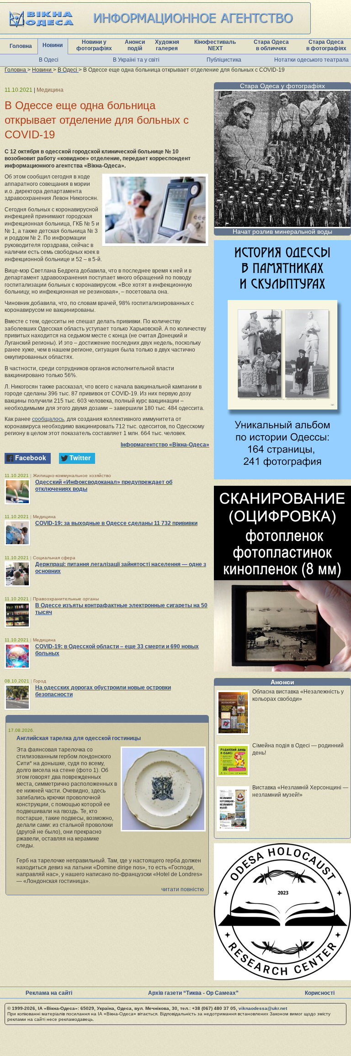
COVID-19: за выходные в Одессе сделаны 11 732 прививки (116, 523)
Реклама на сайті (49, 993)
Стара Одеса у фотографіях (282, 85)
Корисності (320, 993)
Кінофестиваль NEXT (215, 45)
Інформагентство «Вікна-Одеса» (165, 444)
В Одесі (48, 60)
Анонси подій (135, 45)
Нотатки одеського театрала (311, 60)
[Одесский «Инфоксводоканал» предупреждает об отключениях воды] (17, 491)
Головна (21, 46)
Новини (53, 45)
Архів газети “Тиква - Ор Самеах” (193, 993)
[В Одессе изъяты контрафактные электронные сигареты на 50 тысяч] (17, 615)
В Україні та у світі (136, 60)
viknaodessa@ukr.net (263, 1008)
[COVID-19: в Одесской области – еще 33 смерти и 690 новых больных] (17, 656)
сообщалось (48, 419)
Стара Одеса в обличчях (271, 45)
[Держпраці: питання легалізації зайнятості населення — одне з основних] (17, 573)
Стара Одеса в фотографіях (326, 45)
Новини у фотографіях (94, 45)
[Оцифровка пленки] (282, 669)
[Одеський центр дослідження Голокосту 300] (282, 978)
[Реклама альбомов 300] (282, 477)
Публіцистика (224, 60)
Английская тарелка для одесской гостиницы (78, 738)
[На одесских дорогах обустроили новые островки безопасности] (17, 697)
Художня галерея (167, 45)
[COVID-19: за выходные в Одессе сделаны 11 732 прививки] (17, 532)
